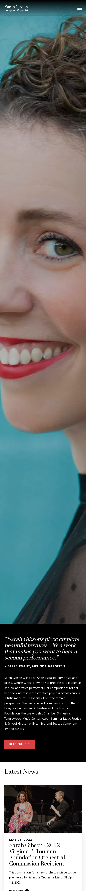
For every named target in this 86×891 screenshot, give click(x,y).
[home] (16, 8)
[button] (79, 8)
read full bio (19, 744)
